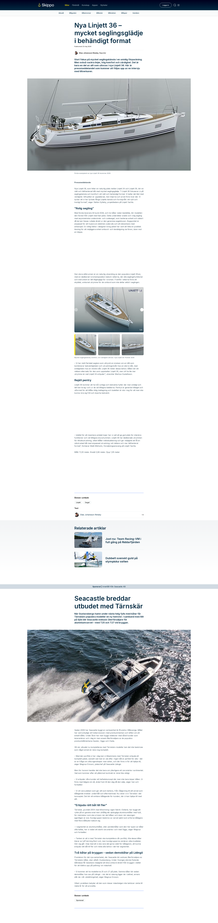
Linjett (78, 502)
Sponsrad (79, 900)
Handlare (136, 13)
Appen (95, 5)
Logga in (165, 5)
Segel (87, 502)
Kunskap (85, 5)
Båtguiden (72, 13)
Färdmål (75, 5)
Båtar (67, 5)
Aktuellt (61, 13)
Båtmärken (112, 13)
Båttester (99, 13)
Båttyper (124, 13)
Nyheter (103, 5)
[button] (142, 309)
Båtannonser (86, 13)
